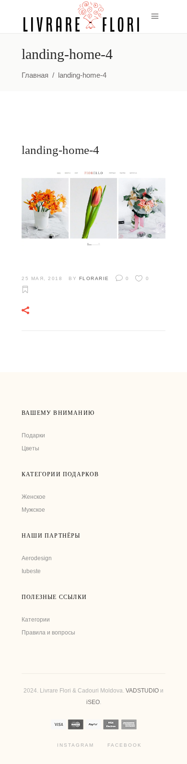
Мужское (33, 509)
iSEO (93, 702)
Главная (35, 75)
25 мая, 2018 (42, 278)
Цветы (30, 448)
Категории (36, 619)
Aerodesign (37, 558)
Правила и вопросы (48, 632)
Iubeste (31, 571)
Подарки (33, 435)
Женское (34, 497)
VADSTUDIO (142, 690)
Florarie (94, 278)
